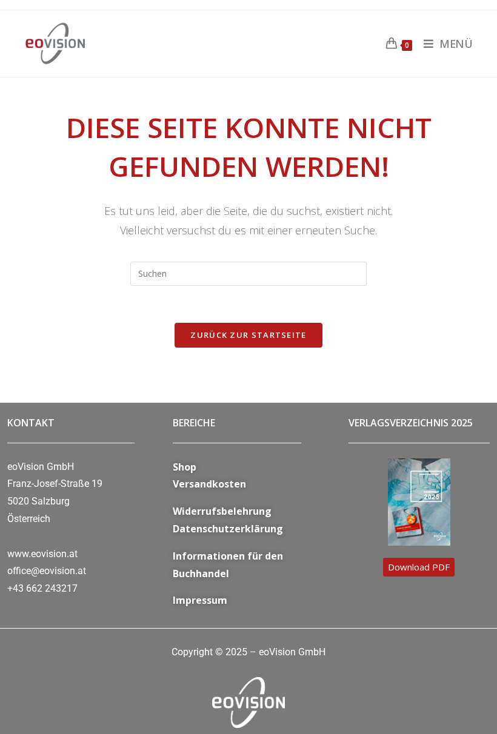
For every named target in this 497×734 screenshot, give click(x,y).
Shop (184, 467)
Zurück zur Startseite (248, 334)
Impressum (200, 600)
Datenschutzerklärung (228, 528)
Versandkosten (209, 484)
